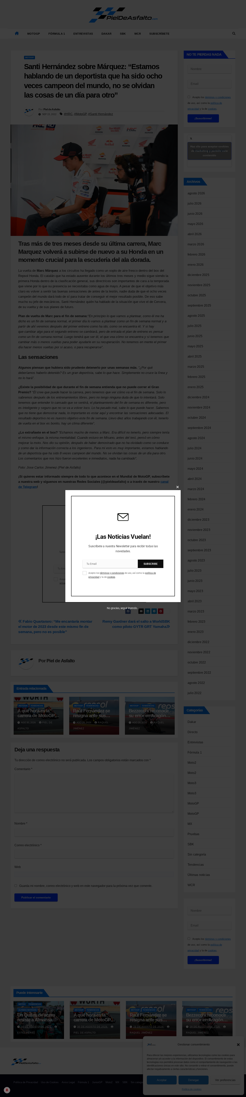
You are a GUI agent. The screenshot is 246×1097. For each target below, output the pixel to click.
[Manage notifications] (7, 1090)
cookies (111, 577)
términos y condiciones (112, 573)
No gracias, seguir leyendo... (123, 607)
